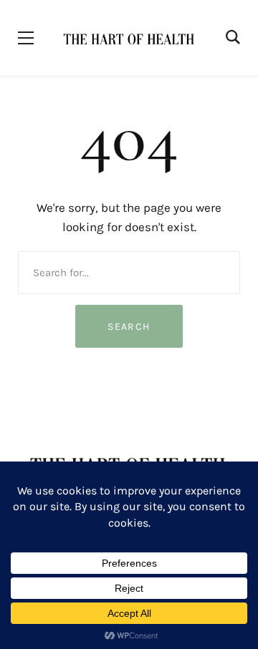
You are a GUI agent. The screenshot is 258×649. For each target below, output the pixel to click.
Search (129, 327)
